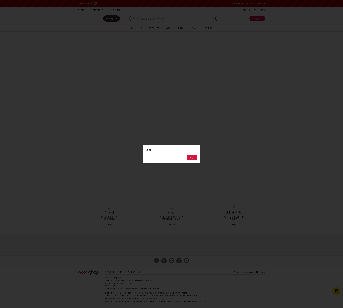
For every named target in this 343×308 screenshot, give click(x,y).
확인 (191, 157)
